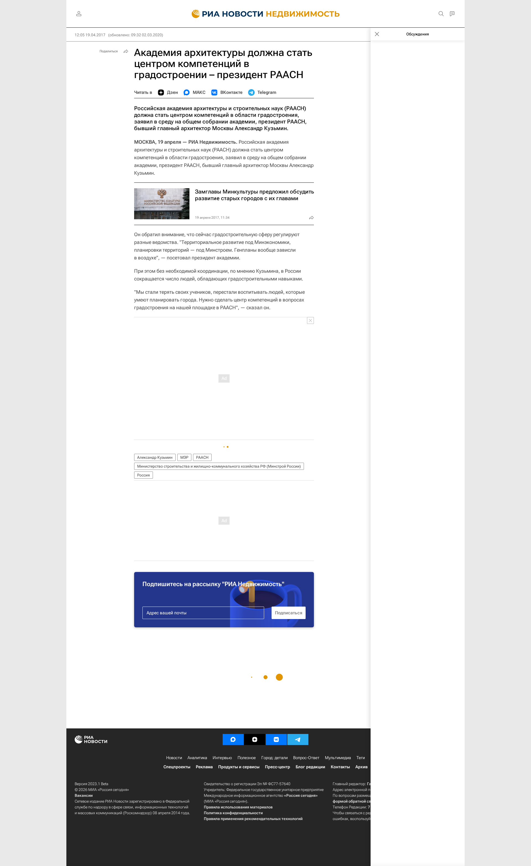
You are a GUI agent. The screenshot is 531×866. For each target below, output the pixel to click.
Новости (174, 757)
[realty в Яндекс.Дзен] (254, 739)
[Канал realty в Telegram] (297, 739)
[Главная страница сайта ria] (224, 14)
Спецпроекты (176, 766)
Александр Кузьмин (155, 457)
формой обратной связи (355, 801)
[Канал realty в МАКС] (233, 739)
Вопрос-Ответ (306, 757)
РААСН (202, 457)
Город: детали (274, 757)
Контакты (340, 766)
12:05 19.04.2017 (90, 35)
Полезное (247, 757)
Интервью (222, 757)
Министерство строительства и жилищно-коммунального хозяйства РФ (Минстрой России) (219, 466)
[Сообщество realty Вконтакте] (276, 739)
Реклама (204, 766)
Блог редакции (310, 766)
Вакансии (84, 795)
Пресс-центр (277, 766)
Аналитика (197, 757)
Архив (361, 766)
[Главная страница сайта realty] (265, 14)
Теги (360, 757)
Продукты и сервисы (238, 766)
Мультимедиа (338, 757)
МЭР (184, 457)
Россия (143, 475)
